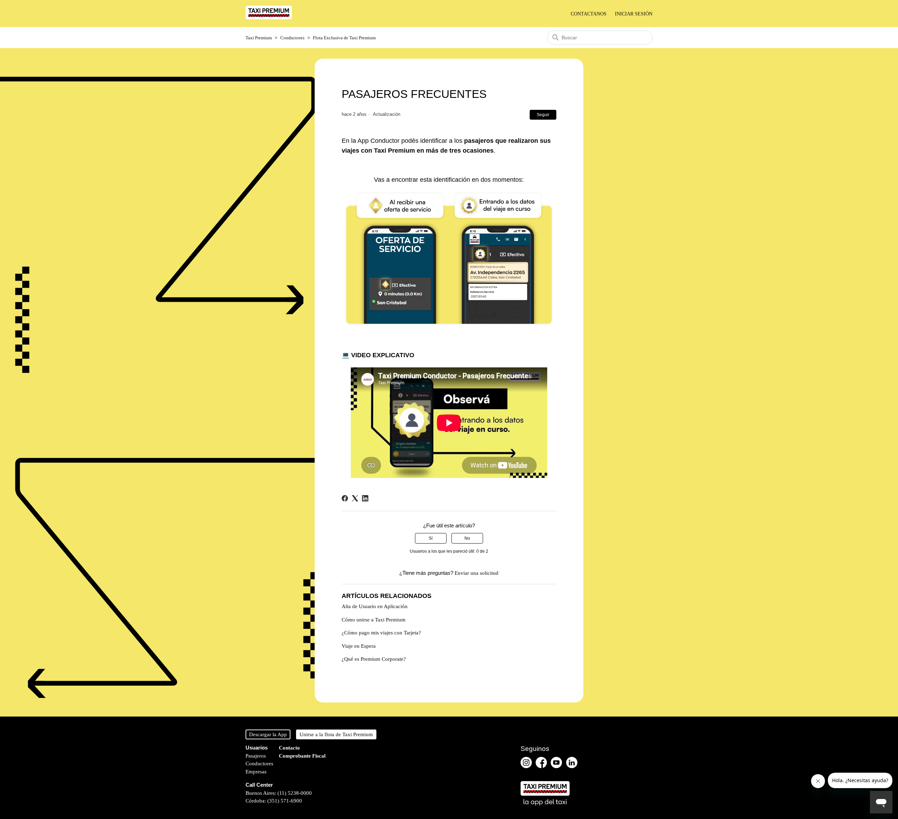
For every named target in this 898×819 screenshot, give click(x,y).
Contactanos (589, 13)
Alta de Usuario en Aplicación (375, 606)
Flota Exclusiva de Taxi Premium (344, 37)
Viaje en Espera (359, 646)
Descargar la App (268, 734)
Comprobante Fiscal (302, 756)
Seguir (543, 114)
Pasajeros (256, 756)
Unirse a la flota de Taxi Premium (336, 734)
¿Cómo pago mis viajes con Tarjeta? (381, 632)
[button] (633, 14)
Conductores (292, 37)
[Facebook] (345, 498)
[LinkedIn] (365, 498)
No (467, 538)
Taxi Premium (259, 37)
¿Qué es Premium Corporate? (374, 659)
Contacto (289, 748)
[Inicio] (269, 17)
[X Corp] (355, 498)
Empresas (256, 771)
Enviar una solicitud (476, 573)
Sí (431, 538)
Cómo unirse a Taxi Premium (374, 619)
